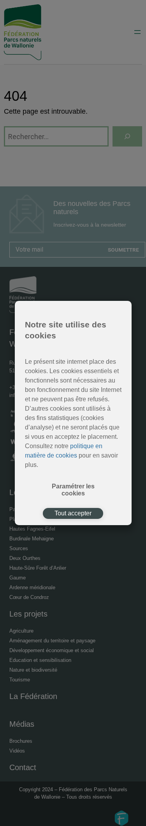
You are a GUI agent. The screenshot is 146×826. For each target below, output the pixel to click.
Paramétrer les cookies (73, 490)
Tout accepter (73, 513)
